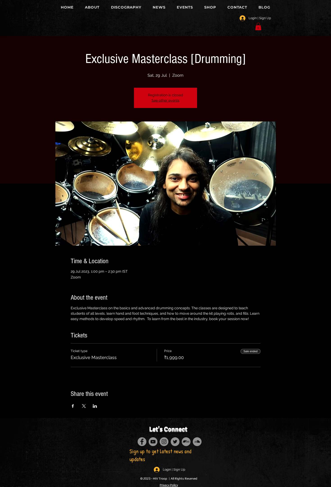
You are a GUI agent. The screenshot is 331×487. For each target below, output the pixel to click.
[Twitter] (175, 441)
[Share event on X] (84, 406)
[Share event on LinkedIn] (95, 406)
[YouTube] (153, 441)
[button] (258, 26)
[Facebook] (142, 441)
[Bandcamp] (186, 441)
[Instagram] (164, 441)
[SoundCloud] (197, 441)
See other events (165, 100)
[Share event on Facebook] (73, 406)
